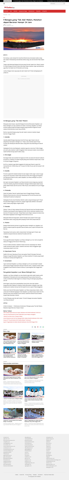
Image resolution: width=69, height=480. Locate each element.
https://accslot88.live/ (50, 14)
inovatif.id (48, 449)
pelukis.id (48, 441)
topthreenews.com (50, 458)
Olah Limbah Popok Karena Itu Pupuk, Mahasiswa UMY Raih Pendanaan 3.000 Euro (22, 312)
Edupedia (38, 11)
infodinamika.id (28, 450)
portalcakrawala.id (29, 444)
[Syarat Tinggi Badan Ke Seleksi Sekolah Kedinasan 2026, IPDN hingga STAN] (38, 349)
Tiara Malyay (8, 24)
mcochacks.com (7, 444)
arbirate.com (49, 462)
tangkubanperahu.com (30, 462)
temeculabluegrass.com (51, 465)
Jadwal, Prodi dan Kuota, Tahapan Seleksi (12, 316)
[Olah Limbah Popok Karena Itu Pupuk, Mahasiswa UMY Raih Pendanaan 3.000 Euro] (9, 336)
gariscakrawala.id (7, 456)
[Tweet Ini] (35, 327)
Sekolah (15, 11)
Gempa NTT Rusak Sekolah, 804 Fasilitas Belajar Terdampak (17, 320)
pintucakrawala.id (7, 464)
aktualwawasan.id (28, 447)
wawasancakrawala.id (8, 465)
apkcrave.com (6, 438)
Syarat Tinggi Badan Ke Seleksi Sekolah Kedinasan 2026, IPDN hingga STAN (20, 322)
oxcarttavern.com (7, 447)
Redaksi (35, 474)
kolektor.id (48, 440)
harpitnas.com (28, 459)
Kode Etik (22, 474)
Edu (11, 11)
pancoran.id (48, 443)
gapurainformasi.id (7, 455)
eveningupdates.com (7, 443)
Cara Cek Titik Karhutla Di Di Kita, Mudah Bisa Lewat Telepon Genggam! (19, 314)
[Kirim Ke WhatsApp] (43, 327)
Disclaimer (40, 474)
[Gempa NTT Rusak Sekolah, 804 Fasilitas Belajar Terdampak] (24, 349)
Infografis (44, 11)
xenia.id (47, 450)
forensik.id (27, 455)
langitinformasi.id (7, 462)
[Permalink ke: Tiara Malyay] (4, 25)
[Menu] (4, 3)
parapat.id (48, 453)
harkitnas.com (28, 461)
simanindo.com (49, 437)
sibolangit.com (28, 464)
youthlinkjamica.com (50, 461)
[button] (64, 3)
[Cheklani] (9, 7)
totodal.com (6, 437)
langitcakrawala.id (7, 461)
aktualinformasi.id (7, 452)
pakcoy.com (27, 458)
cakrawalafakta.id (28, 438)
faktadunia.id (6, 453)
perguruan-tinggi (23, 11)
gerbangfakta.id (28, 449)
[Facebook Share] (32, 327)
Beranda (6, 11)
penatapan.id (49, 455)
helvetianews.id (6, 459)
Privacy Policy (28, 474)
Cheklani (39, 476)
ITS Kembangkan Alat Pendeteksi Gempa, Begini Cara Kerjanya (18, 1)
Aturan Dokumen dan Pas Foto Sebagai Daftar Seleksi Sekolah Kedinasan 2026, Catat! (22, 318)
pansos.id (27, 453)
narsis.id (26, 452)
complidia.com (6, 441)
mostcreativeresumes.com (9, 446)
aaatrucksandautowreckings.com (53, 459)
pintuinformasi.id (28, 440)
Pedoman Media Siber (49, 474)
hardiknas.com (28, 456)
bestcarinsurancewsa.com (9, 440)
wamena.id (48, 452)
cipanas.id (48, 446)
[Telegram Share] (40, 327)
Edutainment (31, 11)
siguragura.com (28, 465)
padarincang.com (50, 438)
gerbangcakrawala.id (7, 458)
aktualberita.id (28, 437)
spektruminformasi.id (29, 446)
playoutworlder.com (50, 464)
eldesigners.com (49, 467)
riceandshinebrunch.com (8, 449)
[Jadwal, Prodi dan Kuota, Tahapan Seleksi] (38, 336)
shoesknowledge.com (8, 450)
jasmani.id (48, 444)
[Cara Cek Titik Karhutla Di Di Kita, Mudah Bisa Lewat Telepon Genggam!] (24, 336)
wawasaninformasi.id (29, 441)
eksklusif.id (48, 447)
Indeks (16, 474)
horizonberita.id (28, 443)
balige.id (48, 456)
